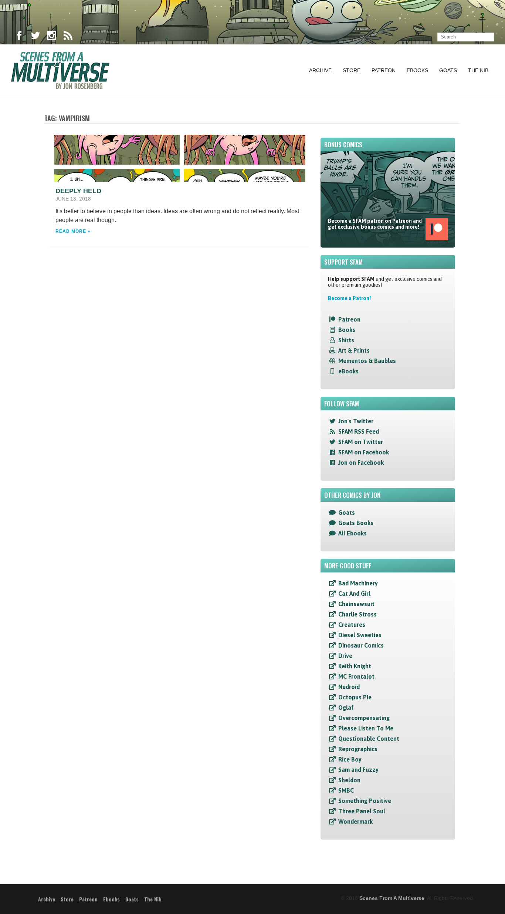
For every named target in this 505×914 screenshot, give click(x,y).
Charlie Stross (357, 614)
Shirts (346, 340)
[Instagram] (52, 37)
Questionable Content (368, 738)
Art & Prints (354, 350)
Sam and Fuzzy (358, 769)
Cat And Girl (354, 593)
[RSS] (68, 37)
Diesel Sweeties (360, 635)
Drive (345, 655)
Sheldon (349, 780)
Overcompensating (364, 718)
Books (346, 329)
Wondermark (355, 821)
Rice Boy (350, 759)
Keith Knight (354, 666)
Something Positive (364, 800)
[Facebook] (19, 37)
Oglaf (346, 707)
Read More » (73, 231)
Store (351, 70)
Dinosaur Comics (361, 645)
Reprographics (357, 749)
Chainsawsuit (356, 604)
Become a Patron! (349, 298)
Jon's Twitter (355, 421)
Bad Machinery (358, 583)
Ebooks (417, 70)
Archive (320, 70)
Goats (448, 70)
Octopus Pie (355, 697)
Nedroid (349, 686)
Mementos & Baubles (367, 360)
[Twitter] (35, 37)
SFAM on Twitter (360, 441)
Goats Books (355, 523)
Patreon (384, 70)
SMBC (346, 790)
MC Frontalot (356, 676)
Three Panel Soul (361, 811)
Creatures (351, 624)
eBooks (348, 371)
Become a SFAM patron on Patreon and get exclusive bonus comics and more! (375, 224)
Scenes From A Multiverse (391, 898)
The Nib (478, 70)
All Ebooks (352, 533)
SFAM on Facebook (363, 452)
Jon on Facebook (361, 462)
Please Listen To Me (365, 728)
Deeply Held (78, 191)
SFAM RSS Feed (358, 431)
